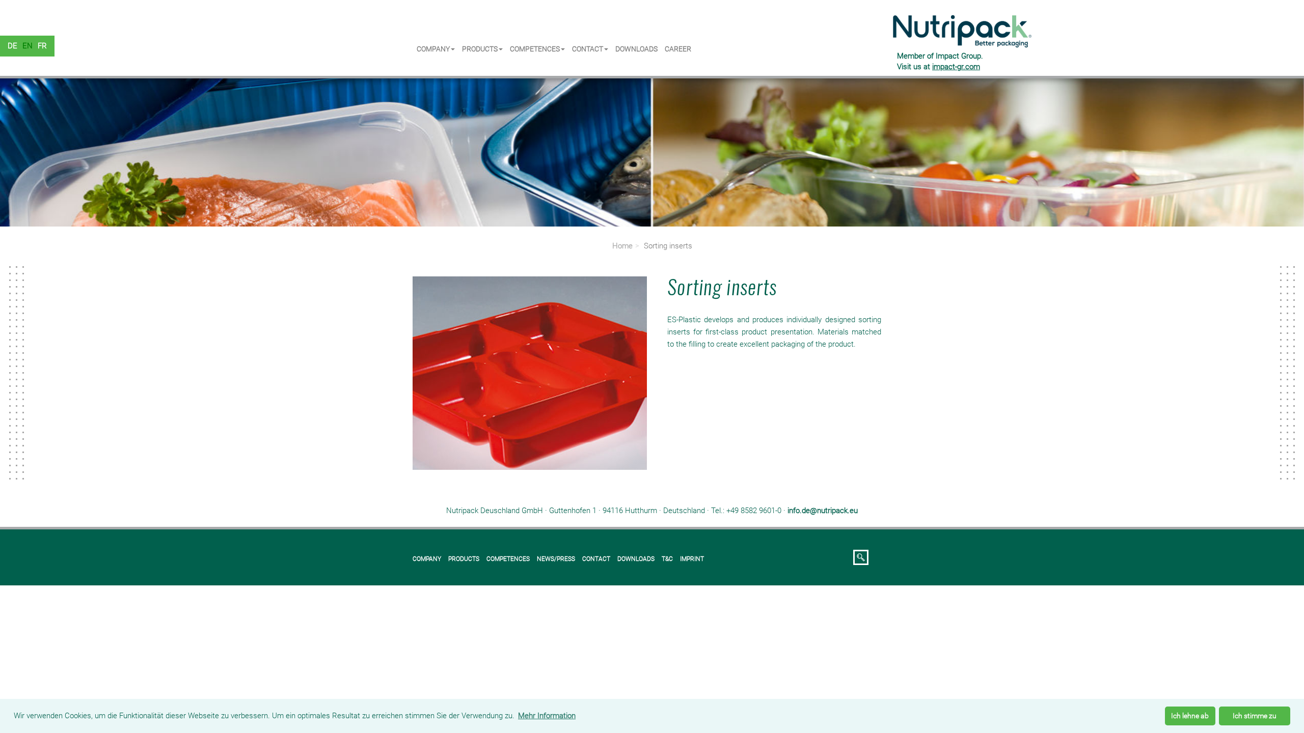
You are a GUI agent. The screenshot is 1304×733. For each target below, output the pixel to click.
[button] (98, 150)
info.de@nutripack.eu (822, 510)
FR (42, 45)
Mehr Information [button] (547, 715)
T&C (667, 558)
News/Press (556, 558)
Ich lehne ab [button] (1190, 716)
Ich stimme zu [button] (1254, 716)
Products (480, 49)
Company (433, 49)
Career (678, 49)
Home (622, 245)
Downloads (636, 49)
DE (12, 45)
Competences (535, 49)
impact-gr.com (956, 66)
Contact (587, 49)
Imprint (692, 558)
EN (27, 45)
